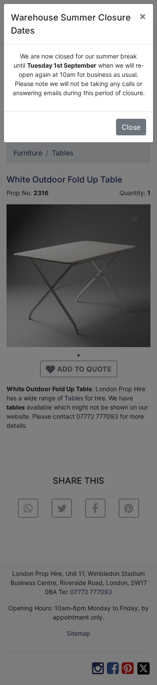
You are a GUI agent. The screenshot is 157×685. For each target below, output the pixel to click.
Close (131, 127)
